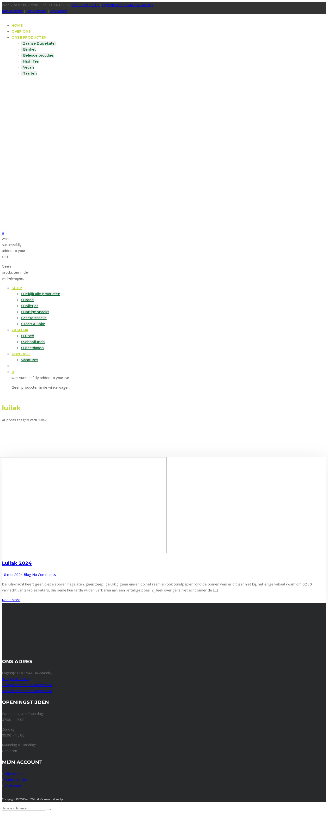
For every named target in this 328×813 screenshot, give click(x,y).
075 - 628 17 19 (85, 4)
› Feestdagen (32, 348)
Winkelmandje (15, 779)
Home (17, 25)
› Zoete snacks (34, 318)
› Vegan (27, 67)
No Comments (44, 574)
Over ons (21, 31)
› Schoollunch (33, 342)
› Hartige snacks (35, 312)
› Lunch (27, 336)
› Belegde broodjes (37, 55)
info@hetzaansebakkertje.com (27, 684)
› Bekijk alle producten (40, 294)
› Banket (28, 49)
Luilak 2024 (17, 563)
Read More (11, 599)
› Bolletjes (29, 306)
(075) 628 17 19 (15, 678)
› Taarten (29, 73)
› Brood (27, 300)
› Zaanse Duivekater (38, 43)
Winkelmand (36, 10)
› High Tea (30, 61)
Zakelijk (20, 330)
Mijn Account (12, 10)
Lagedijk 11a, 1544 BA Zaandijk (127, 4)
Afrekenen (58, 10)
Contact (21, 354)
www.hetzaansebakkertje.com (27, 690)
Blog (27, 574)
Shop (17, 288)
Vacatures (29, 360)
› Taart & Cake (33, 324)
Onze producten (29, 37)
